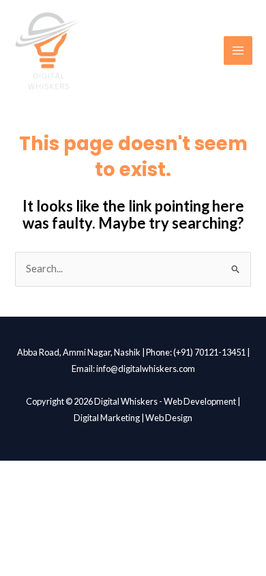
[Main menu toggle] (238, 50)
